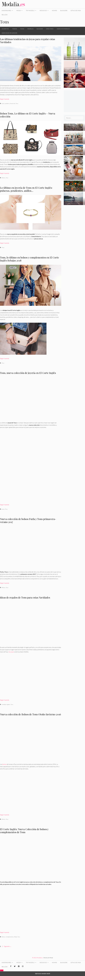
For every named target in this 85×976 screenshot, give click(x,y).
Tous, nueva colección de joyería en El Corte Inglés (28, 373)
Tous (17, 103)
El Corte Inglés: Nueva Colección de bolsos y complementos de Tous (24, 830)
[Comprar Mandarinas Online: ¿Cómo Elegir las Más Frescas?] (73, 190)
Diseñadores (6, 10)
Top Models (30, 10)
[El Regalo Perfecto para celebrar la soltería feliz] (73, 204)
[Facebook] (10, 966)
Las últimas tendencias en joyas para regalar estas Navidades (27, 40)
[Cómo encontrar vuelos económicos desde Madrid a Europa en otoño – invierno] (73, 130)
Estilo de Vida (76, 10)
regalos (8, 704)
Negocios (43, 10)
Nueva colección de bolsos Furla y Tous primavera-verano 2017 (28, 520)
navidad (4, 704)
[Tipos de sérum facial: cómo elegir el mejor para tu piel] (74, 59)
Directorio (49, 29)
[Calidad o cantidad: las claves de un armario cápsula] (73, 143)
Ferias (22, 29)
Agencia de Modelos (63, 29)
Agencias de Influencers (9, 33)
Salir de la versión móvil (42, 973)
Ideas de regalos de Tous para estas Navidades (25, 597)
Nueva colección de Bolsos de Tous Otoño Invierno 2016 (30, 714)
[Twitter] (14, 966)
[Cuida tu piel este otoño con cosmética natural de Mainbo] (74, 72)
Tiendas (14, 29)
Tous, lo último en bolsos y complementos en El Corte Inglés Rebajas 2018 (29, 259)
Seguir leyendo (4, 99)
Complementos (10, 936)
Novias (54, 10)
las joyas (11, 652)
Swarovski (12, 103)
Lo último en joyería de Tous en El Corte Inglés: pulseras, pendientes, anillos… (26, 189)
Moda (18, 10)
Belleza (4, 14)
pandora (7, 103)
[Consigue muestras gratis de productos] (73, 179)
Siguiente (7, 946)
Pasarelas (30, 29)
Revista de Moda (48, 957)
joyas (3, 103)
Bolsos (3, 177)
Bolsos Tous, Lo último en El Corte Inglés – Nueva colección (27, 115)
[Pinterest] (18, 966)
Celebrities (5, 29)
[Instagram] (22, 966)
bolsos (4, 764)
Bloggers (63, 10)
